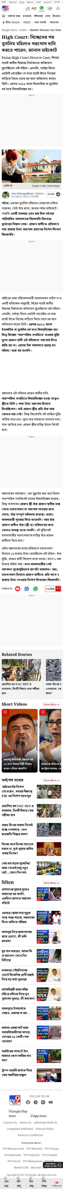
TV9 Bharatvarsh (13, 1149)
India (23, 30)
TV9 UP (49, 1161)
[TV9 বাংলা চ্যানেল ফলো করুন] (41, 9)
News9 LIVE (21, 1168)
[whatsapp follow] (35, 588)
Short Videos (14, 704)
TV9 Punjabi (49, 1155)
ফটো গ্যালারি (40, 22)
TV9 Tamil (14, 1161)
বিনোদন (56, 16)
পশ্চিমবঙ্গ (38, 16)
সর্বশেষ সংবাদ (12, 780)
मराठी (38, 2)
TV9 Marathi (34, 1149)
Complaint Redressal (20, 1129)
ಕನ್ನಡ (21, 2)
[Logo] (5, 8)
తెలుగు (30, 2)
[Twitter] (36, 1102)
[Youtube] (17, 588)
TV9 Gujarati (31, 1155)
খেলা (47, 16)
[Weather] (28, 8)
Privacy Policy (45, 1129)
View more (50, 705)
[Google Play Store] (19, 1114)
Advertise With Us (45, 1123)
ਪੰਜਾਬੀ (57, 2)
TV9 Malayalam (33, 1161)
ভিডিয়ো (8, 883)
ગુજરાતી (47, 2)
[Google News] (26, 588)
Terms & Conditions (30, 1135)
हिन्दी (4, 2)
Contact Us (10, 1123)
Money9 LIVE (39, 1168)
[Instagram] (43, 1102)
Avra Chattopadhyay (22, 193)
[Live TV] (49, 8)
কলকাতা (27, 16)
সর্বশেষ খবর (14, 16)
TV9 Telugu (52, 1149)
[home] (3, 16)
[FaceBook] (28, 1102)
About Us (25, 1123)
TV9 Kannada (12, 1155)
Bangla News (9, 30)
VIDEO (27, 22)
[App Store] (40, 1117)
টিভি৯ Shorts (13, 22)
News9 (12, 2)
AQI (34, 8)
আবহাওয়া (54, 22)
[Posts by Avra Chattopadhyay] (6, 195)
